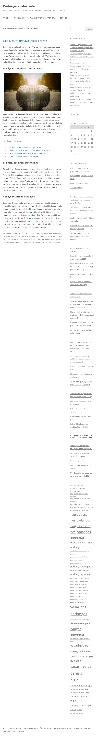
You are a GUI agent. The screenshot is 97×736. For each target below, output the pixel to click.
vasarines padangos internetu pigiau (80, 640)
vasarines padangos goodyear (30, 239)
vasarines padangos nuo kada (81, 658)
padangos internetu (76, 560)
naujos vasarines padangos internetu (25, 236)
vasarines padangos (10, 239)
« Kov (76, 154)
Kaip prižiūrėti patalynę (79, 183)
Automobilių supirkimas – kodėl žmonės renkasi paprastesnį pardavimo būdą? (82, 48)
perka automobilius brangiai (79, 578)
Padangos (88, 728)
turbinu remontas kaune (78, 587)
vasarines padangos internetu (80, 629)
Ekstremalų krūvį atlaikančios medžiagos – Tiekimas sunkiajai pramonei (82, 315)
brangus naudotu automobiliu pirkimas (80, 500)
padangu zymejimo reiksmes (79, 570)
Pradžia (6, 18)
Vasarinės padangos (31, 728)
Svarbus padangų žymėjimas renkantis (24, 156)
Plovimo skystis (78, 728)
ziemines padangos (81, 685)
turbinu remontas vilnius (78, 593)
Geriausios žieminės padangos (81, 99)
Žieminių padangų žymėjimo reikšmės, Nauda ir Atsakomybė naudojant (81, 359)
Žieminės (63, 18)
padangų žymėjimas (81, 574)
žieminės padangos (76, 713)
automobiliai (78, 485)
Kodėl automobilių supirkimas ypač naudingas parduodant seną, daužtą (81, 200)
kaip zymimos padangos (78, 507)
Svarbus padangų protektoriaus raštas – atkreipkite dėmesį (80, 236)
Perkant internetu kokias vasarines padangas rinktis (29, 150)
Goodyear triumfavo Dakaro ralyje (25, 41)
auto (71, 485)
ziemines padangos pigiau (81, 698)
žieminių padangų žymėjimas (80, 707)
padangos (73, 554)
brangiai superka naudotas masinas (79, 495)
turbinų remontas (76, 596)
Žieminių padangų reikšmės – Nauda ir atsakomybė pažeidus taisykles (82, 210)
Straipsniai (16, 233)
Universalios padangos (63, 728)
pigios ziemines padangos (78, 584)
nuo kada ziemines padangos (79, 551)
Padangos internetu (19, 6)
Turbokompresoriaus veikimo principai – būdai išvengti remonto (81, 69)
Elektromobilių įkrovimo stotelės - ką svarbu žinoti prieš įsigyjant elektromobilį (82, 266)
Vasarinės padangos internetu (42, 18)
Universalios (19, 18)
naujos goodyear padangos (38, 233)
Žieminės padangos (47, 728)
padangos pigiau (75, 563)
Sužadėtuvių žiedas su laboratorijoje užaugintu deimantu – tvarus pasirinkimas (81, 304)
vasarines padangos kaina (17, 242)
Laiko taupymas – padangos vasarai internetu (27, 153)
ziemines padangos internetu (79, 689)
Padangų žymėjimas (77, 63)
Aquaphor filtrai (76, 188)
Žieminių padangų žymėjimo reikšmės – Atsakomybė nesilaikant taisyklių (82, 57)
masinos (90, 507)
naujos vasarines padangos (80, 517)
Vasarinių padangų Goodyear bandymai (24, 147)
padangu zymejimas (81, 566)
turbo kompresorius (77, 602)
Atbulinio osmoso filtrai (79, 163)
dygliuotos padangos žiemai (79, 504)
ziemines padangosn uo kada (79, 692)
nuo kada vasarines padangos (81, 545)
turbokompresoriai (76, 599)
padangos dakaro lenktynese (51, 236)
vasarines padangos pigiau (37, 242)
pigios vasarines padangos (79, 581)
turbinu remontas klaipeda (79, 590)
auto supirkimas (75, 491)
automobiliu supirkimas (78, 488)
